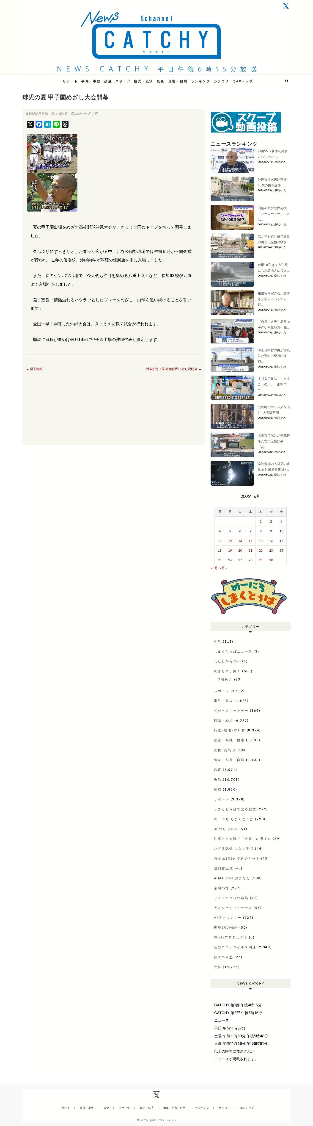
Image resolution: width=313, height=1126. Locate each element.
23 (271, 550)
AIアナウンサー (228, 917)
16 (271, 541)
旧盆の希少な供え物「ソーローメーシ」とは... (274, 213)
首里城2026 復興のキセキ (237, 858)
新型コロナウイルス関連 (235, 947)
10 (281, 531)
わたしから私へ (227, 661)
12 (230, 541)
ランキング (200, 81)
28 (250, 560)
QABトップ (243, 81)
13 (240, 541)
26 (230, 560)
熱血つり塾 (223, 957)
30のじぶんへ (226, 829)
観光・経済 (143, 81)
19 (230, 550)
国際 (218, 789)
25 (220, 560)
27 (240, 560)
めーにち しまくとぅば (234, 819)
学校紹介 (225, 679)
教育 (218, 770)
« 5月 (214, 568)
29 (261, 560)
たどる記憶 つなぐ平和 (234, 848)
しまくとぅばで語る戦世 (235, 809)
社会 (218, 967)
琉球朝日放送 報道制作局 (48, 114)
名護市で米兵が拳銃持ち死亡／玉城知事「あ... (274, 441)
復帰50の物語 (226, 927)
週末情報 (34, 369)
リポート (70, 81)
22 (261, 550)
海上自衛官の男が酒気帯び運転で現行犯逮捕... (274, 355)
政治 (108, 81)
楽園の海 (221, 888)
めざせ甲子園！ (227, 671)
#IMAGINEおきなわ (232, 878)
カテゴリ (221, 81)
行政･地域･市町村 (229, 730)
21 (250, 550)
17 (281, 541)
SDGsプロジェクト (231, 937)
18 (220, 550)
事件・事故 (91, 81)
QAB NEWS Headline (46, 78)
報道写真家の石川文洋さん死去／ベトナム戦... (274, 299)
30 (271, 560)
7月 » (223, 568)
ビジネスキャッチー (231, 710)
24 (281, 550)
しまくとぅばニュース (233, 651)
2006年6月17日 (86, 114)
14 (250, 541)
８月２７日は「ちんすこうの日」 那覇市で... (274, 384)
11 (220, 541)
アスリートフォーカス (233, 908)
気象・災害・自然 (172, 81)
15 (261, 541)
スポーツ (123, 81)
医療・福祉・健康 (229, 740)
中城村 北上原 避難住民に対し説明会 (173, 369)
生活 (218, 641)
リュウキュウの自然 (231, 898)
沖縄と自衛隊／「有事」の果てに (243, 839)
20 (240, 550)
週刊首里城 (223, 868)
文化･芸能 (223, 750)
